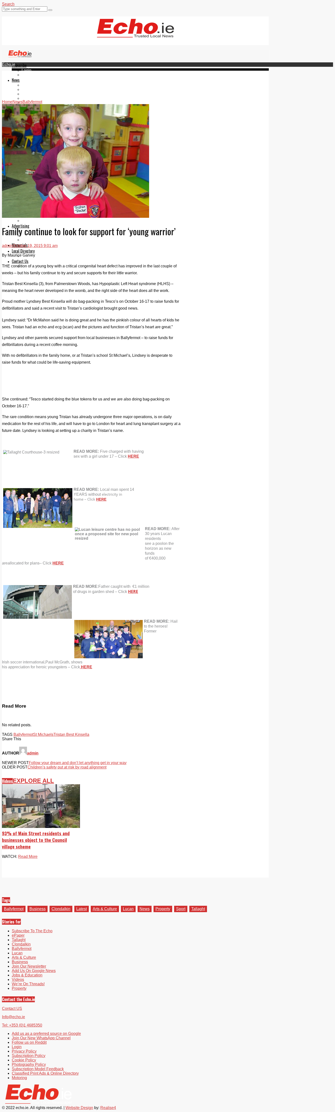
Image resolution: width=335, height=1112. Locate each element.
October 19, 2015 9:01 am (35, 246)
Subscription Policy (28, 1056)
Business (37, 909)
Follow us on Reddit (29, 1042)
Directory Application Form (45, 256)
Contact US (12, 1008)
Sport (180, 909)
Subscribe (19, 65)
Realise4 (108, 1108)
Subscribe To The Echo (32, 931)
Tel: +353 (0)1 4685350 (22, 1025)
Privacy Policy (24, 1051)
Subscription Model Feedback (38, 1069)
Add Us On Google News (34, 971)
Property (162, 909)
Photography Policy (29, 1064)
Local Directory (23, 251)
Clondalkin (31, 89)
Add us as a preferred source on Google (46, 1033)
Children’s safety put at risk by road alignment (66, 767)
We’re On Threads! (28, 984)
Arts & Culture (105, 909)
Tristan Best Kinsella (71, 734)
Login (26, 70)
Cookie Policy (24, 1060)
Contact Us (20, 261)
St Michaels (43, 734)
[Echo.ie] (135, 34)
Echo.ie (8, 64)
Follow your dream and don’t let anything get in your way (78, 763)
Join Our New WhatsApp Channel (41, 1038)
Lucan (27, 98)
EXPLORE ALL (33, 780)
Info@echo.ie (13, 1017)
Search (8, 4)
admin (7, 246)
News (16, 80)
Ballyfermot (31, 94)
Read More (28, 856)
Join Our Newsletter (29, 966)
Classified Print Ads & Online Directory (45, 1073)
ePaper (28, 75)
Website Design (79, 1108)
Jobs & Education (27, 975)
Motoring (19, 1078)
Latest (81, 909)
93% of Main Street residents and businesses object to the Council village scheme (36, 840)
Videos (7, 781)
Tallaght (28, 85)
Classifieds (31, 240)
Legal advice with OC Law (44, 221)
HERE (133, 456)
